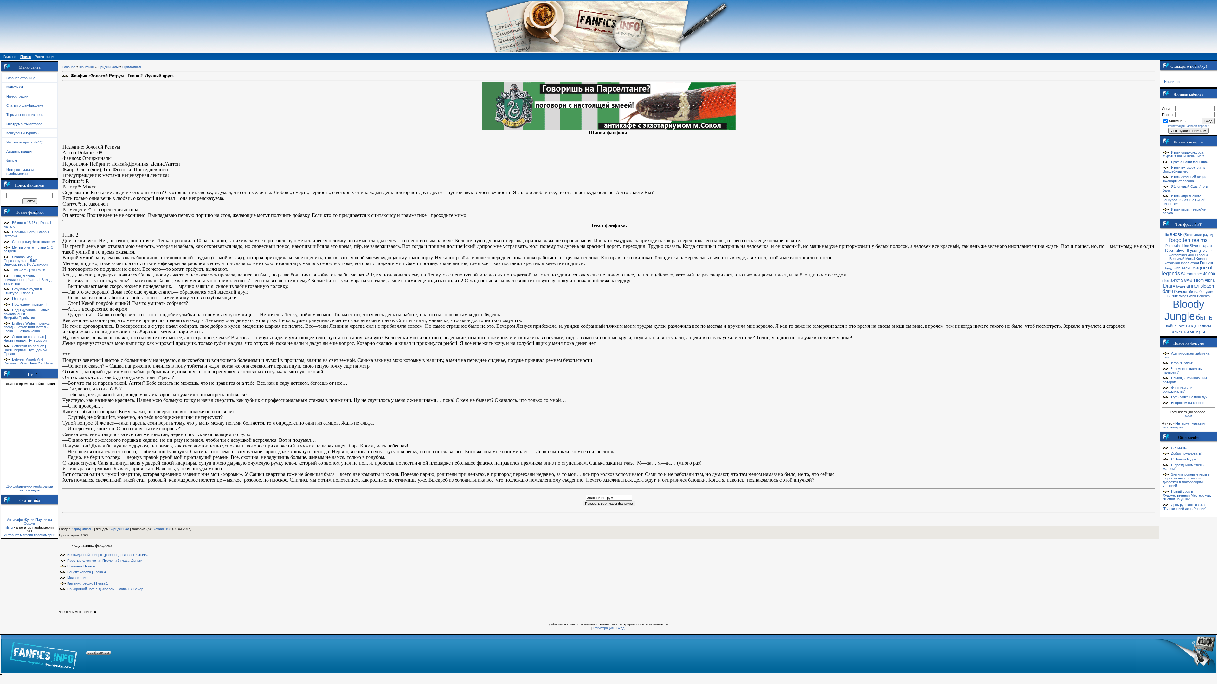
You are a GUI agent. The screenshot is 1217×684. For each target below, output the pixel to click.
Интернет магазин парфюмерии (20, 171)
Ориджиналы (108, 67)
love (1181, 326)
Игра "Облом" (1182, 363)
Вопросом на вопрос (1187, 403)
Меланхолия (77, 578)
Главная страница (20, 78)
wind (1192, 296)
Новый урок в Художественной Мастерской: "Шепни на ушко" (1187, 495)
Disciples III (1177, 250)
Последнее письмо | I (29, 304)
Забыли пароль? (1198, 126)
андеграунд (1203, 235)
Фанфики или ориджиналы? (1177, 389)
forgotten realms (1188, 240)
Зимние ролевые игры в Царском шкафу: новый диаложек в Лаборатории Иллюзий (1186, 480)
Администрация (19, 151)
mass (1185, 263)
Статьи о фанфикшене (24, 105)
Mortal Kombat (1196, 259)
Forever (1206, 263)
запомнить (1177, 121)
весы (1186, 268)
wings (1183, 296)
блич (1167, 291)
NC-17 (1207, 251)
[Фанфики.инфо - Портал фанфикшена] (43, 654)
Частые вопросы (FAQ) (25, 142)
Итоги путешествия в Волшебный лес (1184, 169)
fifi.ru (9, 527)
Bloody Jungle (1184, 310)
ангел (1192, 285)
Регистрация (603, 628)
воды (1192, 325)
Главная (68, 67)
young (1195, 251)
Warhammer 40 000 (1198, 274)
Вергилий (1176, 259)
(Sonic (1188, 235)
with (1177, 268)
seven (1188, 279)
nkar (1165, 280)
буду (1169, 268)
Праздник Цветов (81, 566)
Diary (1169, 285)
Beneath (1203, 296)
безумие (1206, 291)
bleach (1207, 285)
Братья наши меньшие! (1190, 162)
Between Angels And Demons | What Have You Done (28, 361)
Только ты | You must (28, 270)
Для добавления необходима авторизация (29, 488)
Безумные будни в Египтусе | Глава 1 (23, 291)
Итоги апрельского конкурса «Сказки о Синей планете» (1184, 200)
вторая (1205, 246)
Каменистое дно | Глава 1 (87, 583)
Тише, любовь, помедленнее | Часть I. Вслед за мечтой (27, 279)
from (1200, 280)
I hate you (19, 299)
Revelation (1172, 263)
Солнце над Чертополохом (33, 242)
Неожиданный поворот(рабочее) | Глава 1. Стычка (107, 555)
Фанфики (86, 67)
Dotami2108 (162, 529)
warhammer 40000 (1183, 255)
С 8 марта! (1179, 448)
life (1167, 235)
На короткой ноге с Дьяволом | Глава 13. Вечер (105, 589)
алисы (1205, 326)
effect (1194, 263)
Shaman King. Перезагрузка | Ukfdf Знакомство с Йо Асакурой (26, 260)
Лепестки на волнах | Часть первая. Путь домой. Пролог (26, 350)
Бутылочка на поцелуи (1189, 397)
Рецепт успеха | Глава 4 (86, 572)
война (1171, 326)
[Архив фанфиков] (1176, 654)
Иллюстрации (17, 96)
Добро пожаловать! (1186, 453)
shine (1185, 246)
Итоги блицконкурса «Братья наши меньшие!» (1183, 154)
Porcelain (1172, 246)
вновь (1176, 234)
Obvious (1181, 291)
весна (1203, 255)
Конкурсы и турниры (22, 133)
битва (1193, 292)
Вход (620, 628)
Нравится (1172, 82)
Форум (11, 160)
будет (1180, 286)
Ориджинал (131, 67)
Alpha (1210, 280)
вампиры (1194, 331)
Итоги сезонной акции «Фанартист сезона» (1184, 179)
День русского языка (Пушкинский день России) (1185, 506)
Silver (1194, 246)
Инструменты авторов (24, 124)
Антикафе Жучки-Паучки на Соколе (29, 521)
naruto (1172, 296)
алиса (1177, 332)
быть (1204, 317)
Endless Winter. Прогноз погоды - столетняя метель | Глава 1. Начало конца (27, 327)
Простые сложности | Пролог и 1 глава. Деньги (104, 560)
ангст (1175, 280)
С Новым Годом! (1184, 459)
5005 (1188, 416)
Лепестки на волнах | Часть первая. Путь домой (25, 338)
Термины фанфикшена (24, 115)
